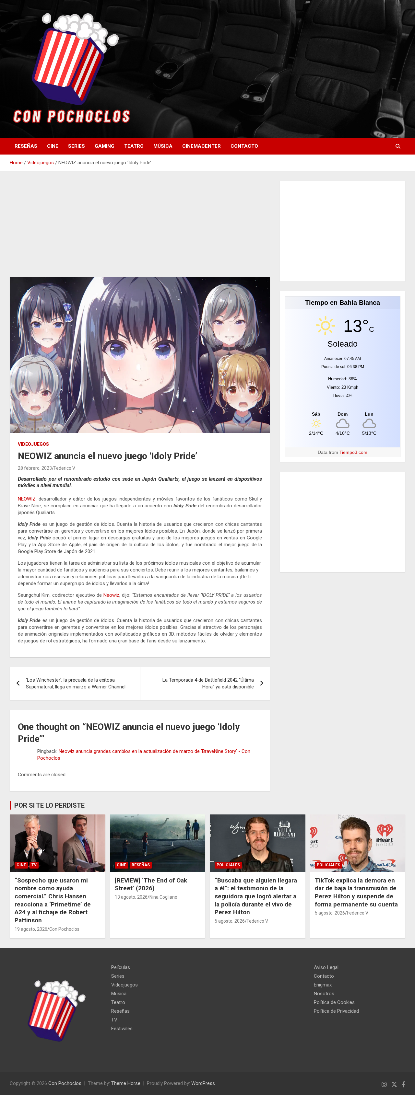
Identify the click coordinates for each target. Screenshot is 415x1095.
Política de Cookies (334, 1002)
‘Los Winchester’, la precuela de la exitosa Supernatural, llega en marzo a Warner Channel (75, 683)
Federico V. (65, 468)
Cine (52, 146)
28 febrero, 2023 (35, 468)
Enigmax (323, 985)
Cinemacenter (201, 146)
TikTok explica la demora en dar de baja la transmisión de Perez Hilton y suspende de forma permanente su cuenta (356, 892)
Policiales (228, 865)
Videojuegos (33, 444)
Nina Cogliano (163, 897)
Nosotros (324, 994)
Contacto (244, 146)
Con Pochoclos (64, 929)
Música (162, 146)
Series (76, 146)
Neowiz (111, 595)
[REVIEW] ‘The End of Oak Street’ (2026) (151, 884)
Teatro (134, 146)
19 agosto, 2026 (31, 929)
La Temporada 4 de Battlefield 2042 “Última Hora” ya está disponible (208, 683)
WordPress (203, 1083)
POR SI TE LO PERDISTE (49, 805)
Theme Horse (125, 1083)
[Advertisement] (140, 229)
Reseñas (26, 146)
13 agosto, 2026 (131, 897)
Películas (120, 967)
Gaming (104, 146)
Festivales (122, 1029)
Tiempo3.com (353, 452)
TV (34, 865)
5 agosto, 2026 (230, 921)
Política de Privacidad (336, 1011)
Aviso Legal (326, 967)
